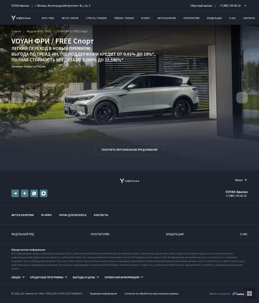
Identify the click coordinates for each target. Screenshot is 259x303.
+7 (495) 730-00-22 (236, 196)
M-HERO (145, 18)
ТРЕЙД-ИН (47, 54)
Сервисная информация (121, 277)
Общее (16, 277)
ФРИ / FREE (48, 18)
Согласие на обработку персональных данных (151, 293)
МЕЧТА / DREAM (70, 18)
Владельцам (214, 18)
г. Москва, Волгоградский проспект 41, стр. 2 (62, 5)
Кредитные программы (46, 277)
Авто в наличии (166, 18)
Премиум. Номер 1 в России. (28, 66)
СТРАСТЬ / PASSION (96, 18)
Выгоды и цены (84, 277)
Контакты (249, 18)
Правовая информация (103, 293)
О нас (232, 18)
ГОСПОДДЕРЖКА (77, 54)
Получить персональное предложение (130, 149)
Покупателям (191, 18)
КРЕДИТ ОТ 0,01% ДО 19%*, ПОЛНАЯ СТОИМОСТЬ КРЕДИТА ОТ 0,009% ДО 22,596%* (83, 57)
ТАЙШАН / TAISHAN (124, 18)
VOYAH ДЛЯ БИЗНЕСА (72, 215)
